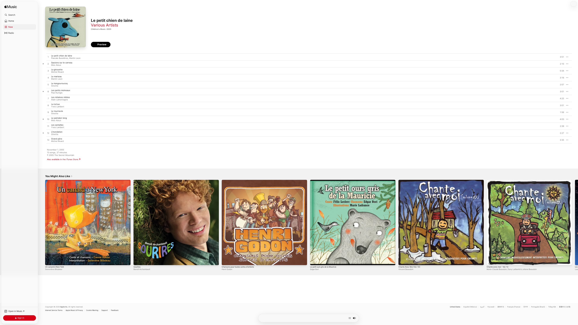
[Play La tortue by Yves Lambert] (48, 105)
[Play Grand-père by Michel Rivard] (48, 140)
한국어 (526, 307)
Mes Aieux (56, 65)
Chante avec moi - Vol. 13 (499, 181)
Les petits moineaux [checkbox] (60, 90)
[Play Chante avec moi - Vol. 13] (490, 261)
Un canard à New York (55, 181)
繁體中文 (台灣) (564, 307)
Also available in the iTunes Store (62, 159)
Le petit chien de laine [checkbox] (61, 55)
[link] (59, 176)
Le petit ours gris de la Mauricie (325, 181)
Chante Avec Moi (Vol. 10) (410, 181)
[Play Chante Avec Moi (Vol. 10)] (402, 261)
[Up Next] (349, 318)
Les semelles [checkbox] (57, 125)
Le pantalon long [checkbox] (59, 118)
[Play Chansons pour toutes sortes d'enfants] (225, 261)
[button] (19, 14)
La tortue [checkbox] (55, 104)
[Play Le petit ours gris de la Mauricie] (314, 261)
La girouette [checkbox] (57, 69)
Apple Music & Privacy (74, 310)
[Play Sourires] (137, 261)
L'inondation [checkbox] (56, 132)
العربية (482, 307)
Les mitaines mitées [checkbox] (60, 97)
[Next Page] (575, 222)
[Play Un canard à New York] (49, 261)
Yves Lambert (57, 106)
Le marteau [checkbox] (56, 76)
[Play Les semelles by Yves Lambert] (48, 126)
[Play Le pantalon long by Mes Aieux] (48, 119)
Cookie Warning (92, 310)
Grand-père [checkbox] (56, 139)
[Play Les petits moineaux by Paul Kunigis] (48, 91)
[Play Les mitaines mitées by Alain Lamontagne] (48, 98)
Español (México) (470, 307)
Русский (491, 307)
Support (104, 310)
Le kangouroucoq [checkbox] (59, 83)
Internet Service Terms (53, 310)
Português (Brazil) (538, 307)
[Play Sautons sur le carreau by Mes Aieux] (48, 64)
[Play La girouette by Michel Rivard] (48, 71)
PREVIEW (560, 57)
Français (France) (513, 307)
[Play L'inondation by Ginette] (48, 133)
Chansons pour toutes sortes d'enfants (240, 181)
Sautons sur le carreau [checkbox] (61, 62)
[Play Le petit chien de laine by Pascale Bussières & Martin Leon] (48, 57)
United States (455, 307)
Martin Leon (75, 58)
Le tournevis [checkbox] (57, 111)
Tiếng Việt (552, 307)
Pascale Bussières (59, 58)
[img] (10, 7)
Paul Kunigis (56, 92)
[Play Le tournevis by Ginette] (48, 112)
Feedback (114, 310)
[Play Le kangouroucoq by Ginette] (48, 84)
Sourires (137, 181)
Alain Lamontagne (59, 99)
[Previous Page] (42, 222)
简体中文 (500, 307)
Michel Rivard (57, 72)
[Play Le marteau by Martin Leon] (48, 77)
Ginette (54, 86)
